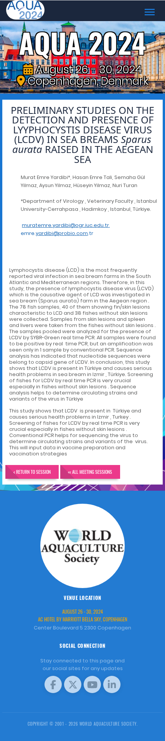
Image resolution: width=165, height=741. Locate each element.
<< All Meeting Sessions (90, 471)
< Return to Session (32, 471)
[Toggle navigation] (149, 12)
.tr (64, 233)
